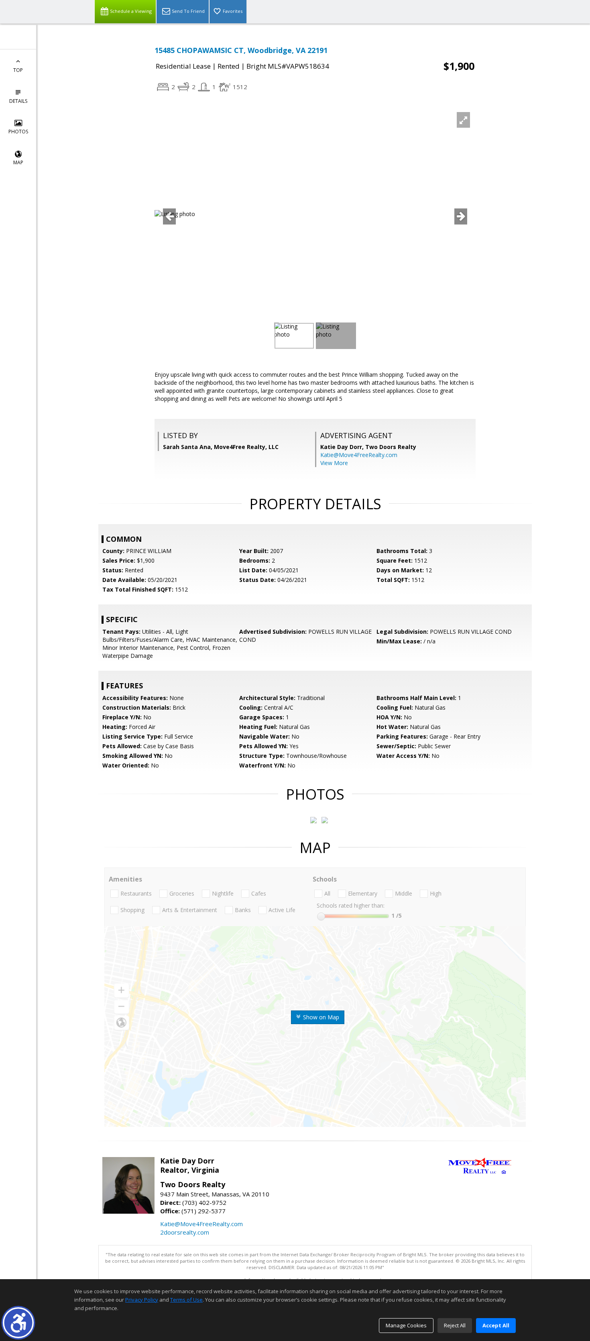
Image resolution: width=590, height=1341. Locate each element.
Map (18, 162)
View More (334, 463)
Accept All (495, 1325)
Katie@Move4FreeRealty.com (358, 455)
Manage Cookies (406, 1325)
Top (18, 70)
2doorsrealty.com (184, 1232)
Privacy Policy (141, 1299)
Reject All (455, 1325)
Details (18, 101)
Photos (18, 131)
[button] (18, 1322)
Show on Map (320, 1017)
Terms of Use (186, 1299)
